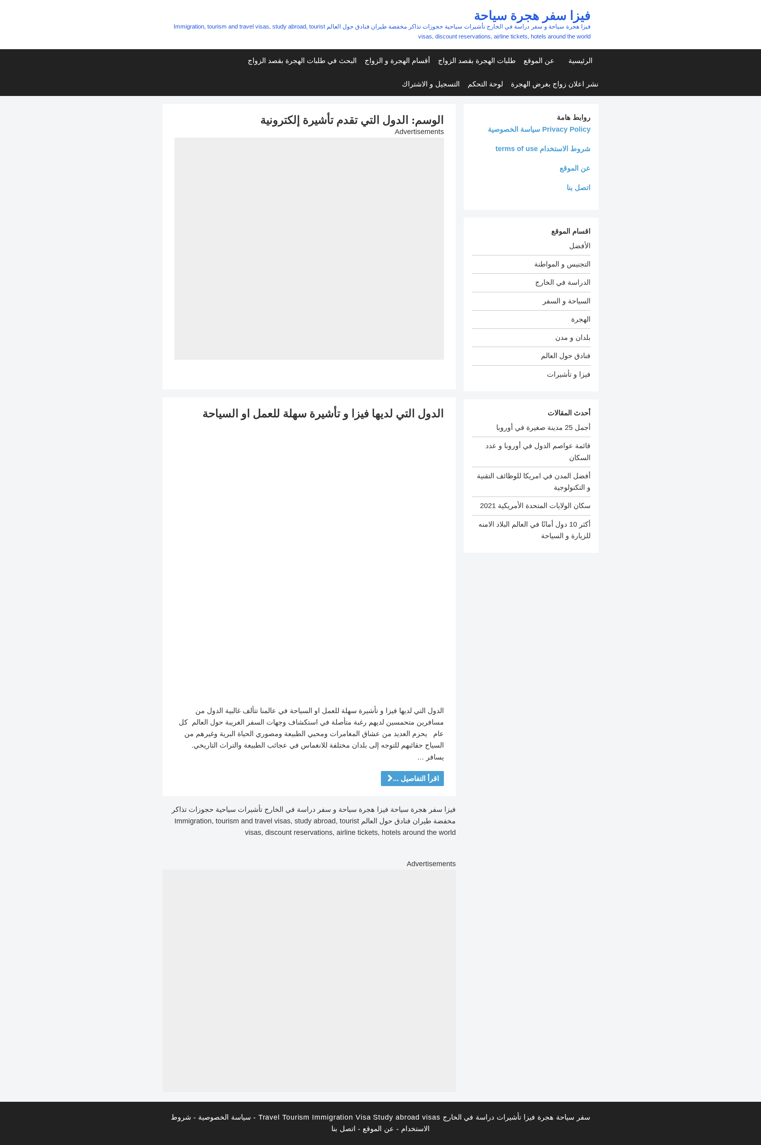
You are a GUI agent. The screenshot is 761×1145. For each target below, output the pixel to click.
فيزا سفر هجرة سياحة (532, 15)
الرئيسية (580, 61)
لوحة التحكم (485, 84)
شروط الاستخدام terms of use (543, 149)
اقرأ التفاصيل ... (416, 779)
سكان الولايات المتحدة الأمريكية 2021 (535, 506)
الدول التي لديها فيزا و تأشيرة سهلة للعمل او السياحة (323, 413)
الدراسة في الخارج (563, 282)
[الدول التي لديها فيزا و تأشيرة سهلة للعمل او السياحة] (309, 562)
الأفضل (580, 246)
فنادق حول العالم (566, 356)
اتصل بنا (579, 188)
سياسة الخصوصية (224, 1117)
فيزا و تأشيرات (569, 374)
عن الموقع (539, 61)
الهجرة (581, 319)
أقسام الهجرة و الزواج (397, 61)
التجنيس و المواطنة (562, 264)
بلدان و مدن (573, 337)
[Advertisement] (309, 193)
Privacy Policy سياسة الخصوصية (539, 129)
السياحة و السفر (567, 301)
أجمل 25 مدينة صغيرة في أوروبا (543, 428)
